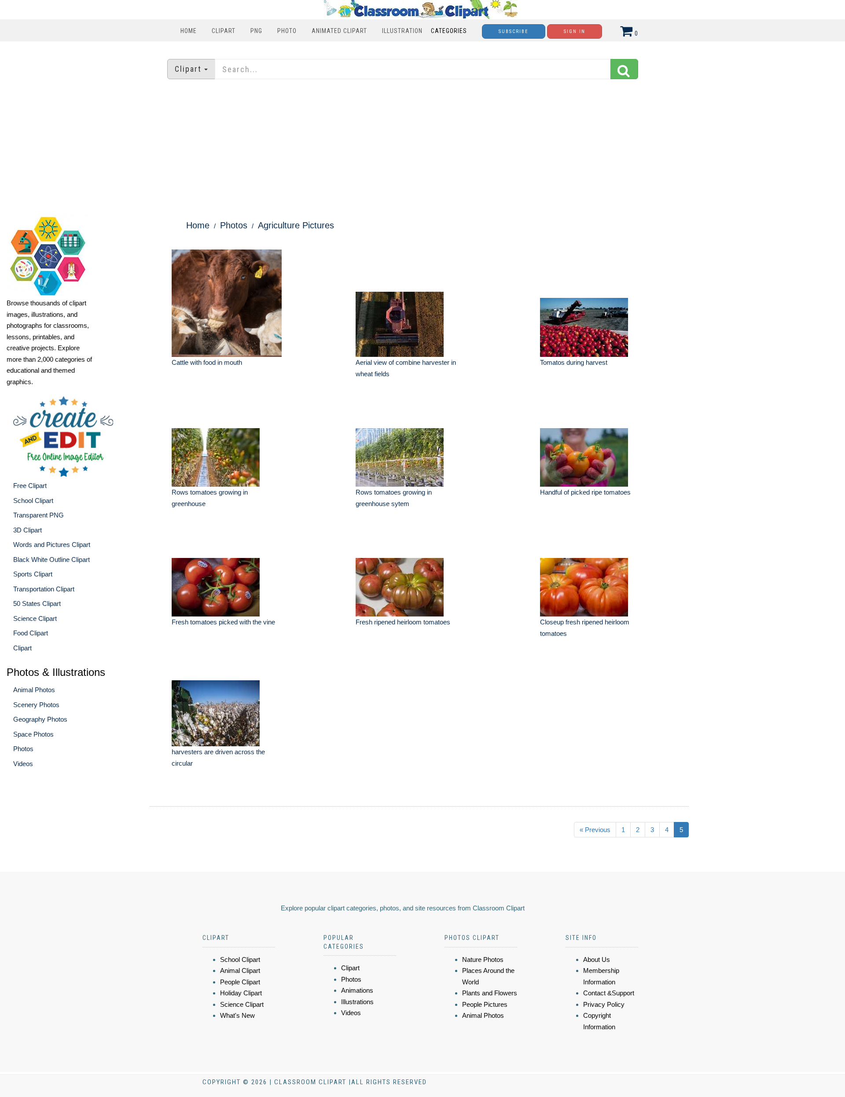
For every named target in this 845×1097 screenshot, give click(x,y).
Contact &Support (608, 993)
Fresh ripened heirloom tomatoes (403, 622)
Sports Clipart (32, 574)
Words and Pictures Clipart (51, 544)
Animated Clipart (339, 30)
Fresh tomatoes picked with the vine (223, 622)
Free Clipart (30, 485)
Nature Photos (482, 959)
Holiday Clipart (241, 993)
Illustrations (357, 1001)
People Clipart (240, 982)
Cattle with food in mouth (207, 362)
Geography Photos (40, 719)
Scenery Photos (36, 704)
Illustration (402, 30)
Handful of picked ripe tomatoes (585, 492)
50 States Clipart (37, 603)
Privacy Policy (604, 1004)
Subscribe (514, 31)
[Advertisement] (422, 147)
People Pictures (484, 1004)
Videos (23, 763)
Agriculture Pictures (296, 225)
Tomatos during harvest (573, 362)
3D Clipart (27, 530)
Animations (357, 990)
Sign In (574, 31)
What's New (237, 1015)
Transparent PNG (38, 515)
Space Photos (33, 734)
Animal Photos (34, 689)
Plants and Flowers (489, 993)
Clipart (223, 30)
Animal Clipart (240, 970)
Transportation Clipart (43, 589)
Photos (23, 748)
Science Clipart (35, 618)
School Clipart (33, 500)
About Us (596, 959)
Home (188, 30)
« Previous (595, 829)
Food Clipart (30, 633)
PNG (256, 30)
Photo (287, 30)
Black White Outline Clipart (51, 559)
